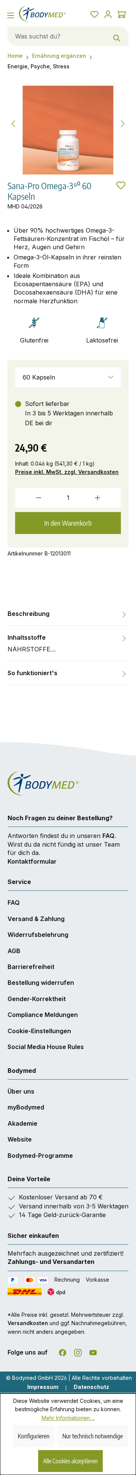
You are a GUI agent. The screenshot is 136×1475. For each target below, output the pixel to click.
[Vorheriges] (13, 122)
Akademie (22, 1123)
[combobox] (57, 36)
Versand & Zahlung (36, 919)
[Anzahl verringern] (30, 498)
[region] (68, 130)
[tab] (68, 613)
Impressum (43, 1387)
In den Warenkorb (68, 522)
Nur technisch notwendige (92, 1436)
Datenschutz (91, 1387)
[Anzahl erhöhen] (105, 498)
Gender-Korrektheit (37, 999)
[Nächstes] (122, 122)
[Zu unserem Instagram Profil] (77, 1351)
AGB (14, 951)
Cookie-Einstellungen (39, 1031)
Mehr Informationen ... (68, 1418)
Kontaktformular (32, 861)
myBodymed (26, 1107)
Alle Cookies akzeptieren (70, 1461)
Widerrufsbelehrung (38, 934)
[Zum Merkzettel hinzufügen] (121, 185)
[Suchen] (117, 36)
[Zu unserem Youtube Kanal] (92, 1351)
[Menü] (10, 15)
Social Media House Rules (46, 1047)
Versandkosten (28, 1323)
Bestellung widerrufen (41, 982)
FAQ (108, 835)
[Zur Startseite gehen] (42, 14)
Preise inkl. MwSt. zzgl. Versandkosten (67, 472)
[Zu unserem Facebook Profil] (62, 1351)
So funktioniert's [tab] (32, 673)
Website (20, 1139)
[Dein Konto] (108, 14)
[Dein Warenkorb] (121, 14)
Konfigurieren (33, 1436)
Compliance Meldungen (43, 1014)
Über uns (21, 1091)
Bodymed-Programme (40, 1155)
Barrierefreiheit (31, 966)
